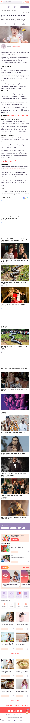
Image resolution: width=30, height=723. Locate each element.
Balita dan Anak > (7, 10)
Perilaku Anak (13, 528)
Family (19, 528)
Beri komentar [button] (15, 539)
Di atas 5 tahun (14, 10)
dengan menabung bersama (12, 168)
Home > (2, 10)
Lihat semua (26, 567)
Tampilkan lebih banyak (15, 653)
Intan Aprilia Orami (17, 45)
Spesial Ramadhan (5, 528)
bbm (24, 528)
